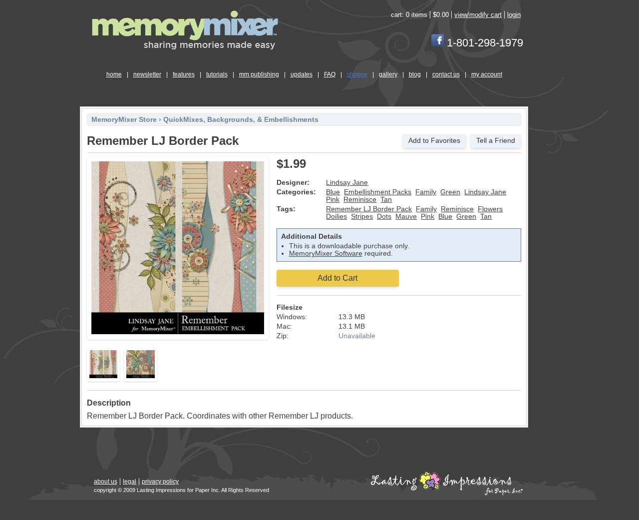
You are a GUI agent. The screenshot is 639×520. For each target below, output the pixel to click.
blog (415, 74)
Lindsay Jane (347, 182)
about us (105, 481)
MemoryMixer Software (325, 253)
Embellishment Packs (377, 192)
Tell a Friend (495, 140)
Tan (386, 199)
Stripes (362, 216)
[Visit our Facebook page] (437, 42)
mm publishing (259, 74)
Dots (384, 216)
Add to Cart (337, 278)
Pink (332, 199)
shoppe (357, 74)
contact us (446, 74)
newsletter (147, 74)
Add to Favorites (434, 140)
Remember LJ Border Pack (369, 209)
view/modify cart (478, 14)
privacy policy (160, 481)
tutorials (217, 74)
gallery (388, 74)
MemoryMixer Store (124, 119)
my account (486, 74)
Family (425, 192)
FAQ (329, 74)
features (184, 74)
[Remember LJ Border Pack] (177, 332)
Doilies (336, 216)
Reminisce (359, 199)
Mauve (406, 216)
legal (129, 481)
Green (450, 192)
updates (302, 74)
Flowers (490, 209)
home (114, 74)
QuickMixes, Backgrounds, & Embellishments (241, 119)
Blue (333, 192)
